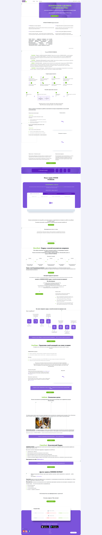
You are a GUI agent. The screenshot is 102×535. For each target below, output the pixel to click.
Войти (79, 1)
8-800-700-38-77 (75, 1)
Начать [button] (51, 341)
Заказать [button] (50, 392)
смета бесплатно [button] (51, 243)
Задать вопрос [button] (51, 501)
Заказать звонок (73, 532)
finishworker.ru (40, 459)
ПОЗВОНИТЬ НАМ (51, 272)
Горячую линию (61, 186)
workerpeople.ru (39, 476)
